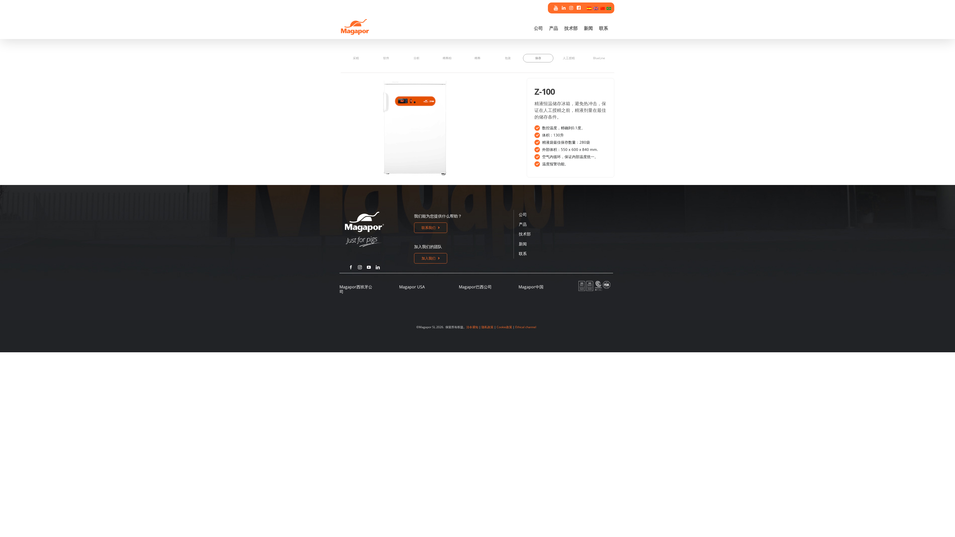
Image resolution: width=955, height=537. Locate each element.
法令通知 (472, 327)
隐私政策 (487, 327)
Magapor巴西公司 (475, 287)
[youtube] (369, 267)
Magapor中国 (531, 287)
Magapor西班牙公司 (355, 289)
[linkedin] (378, 267)
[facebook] (351, 267)
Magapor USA (412, 287)
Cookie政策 (504, 327)
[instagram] (360, 267)
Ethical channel (525, 327)
